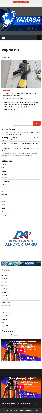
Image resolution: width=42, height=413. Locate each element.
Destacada (4, 174)
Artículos (3, 164)
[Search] (38, 37)
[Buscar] (37, 123)
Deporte (3, 171)
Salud (2, 211)
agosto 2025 (4, 315)
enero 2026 (4, 299)
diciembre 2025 (5, 302)
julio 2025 (4, 319)
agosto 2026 (4, 275)
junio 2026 (4, 282)
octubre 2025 (5, 309)
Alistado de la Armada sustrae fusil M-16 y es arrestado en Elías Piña (19, 94)
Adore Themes (34, 410)
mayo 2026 (4, 285)
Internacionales (5, 188)
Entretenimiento (5, 181)
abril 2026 (4, 289)
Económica (4, 177)
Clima (2, 167)
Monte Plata (4, 191)
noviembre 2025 (5, 305)
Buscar (15, 120)
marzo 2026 (4, 292)
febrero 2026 (5, 295)
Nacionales (6, 90)
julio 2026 (4, 278)
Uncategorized (5, 215)
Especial (3, 184)
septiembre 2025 (6, 312)
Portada (3, 208)
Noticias (3, 198)
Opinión (3, 201)
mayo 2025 (4, 326)
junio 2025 (4, 322)
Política (3, 204)
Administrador (8, 98)
